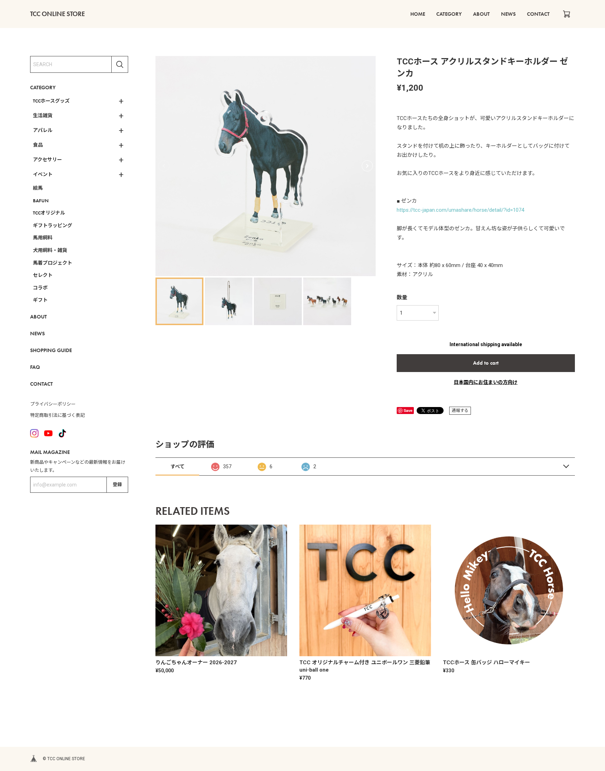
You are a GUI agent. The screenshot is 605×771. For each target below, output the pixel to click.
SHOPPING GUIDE (51, 350)
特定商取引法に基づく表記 (57, 415)
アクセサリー (47, 159)
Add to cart (486, 362)
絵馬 (38, 188)
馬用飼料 (43, 237)
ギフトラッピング (52, 225)
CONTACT (538, 13)
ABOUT (481, 13)
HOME (417, 13)
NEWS (508, 13)
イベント (43, 174)
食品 (38, 145)
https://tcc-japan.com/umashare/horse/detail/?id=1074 (460, 210)
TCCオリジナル (49, 213)
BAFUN (41, 200)
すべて (178, 466)
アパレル (43, 130)
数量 (402, 297)
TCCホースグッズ (51, 101)
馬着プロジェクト (52, 263)
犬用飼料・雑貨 (50, 250)
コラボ (40, 288)
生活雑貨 (43, 115)
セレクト (43, 275)
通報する (460, 410)
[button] (367, 165)
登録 (117, 485)
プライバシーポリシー (53, 404)
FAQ (35, 367)
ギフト (40, 300)
